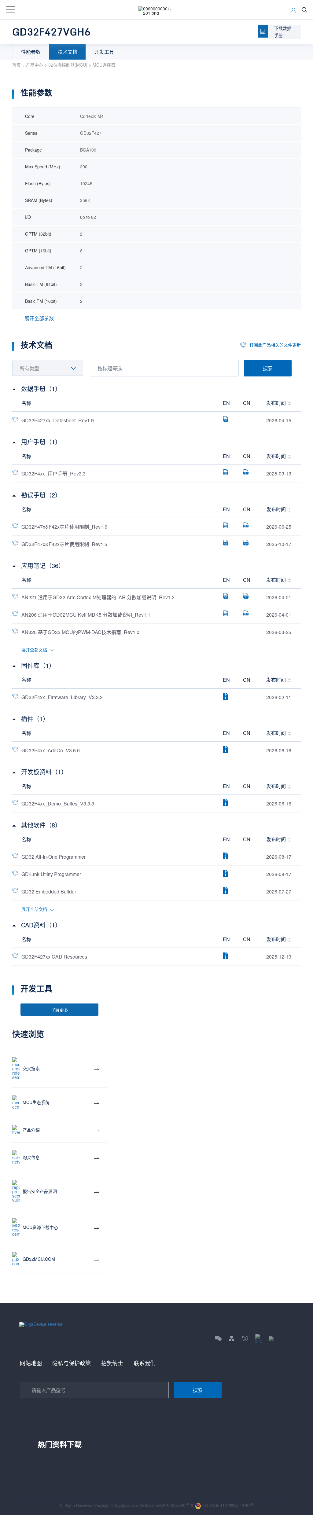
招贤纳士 (112, 1363)
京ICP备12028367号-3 (174, 1505)
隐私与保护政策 (71, 1363)
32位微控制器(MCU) (67, 65)
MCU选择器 (104, 65)
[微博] (281, 1338)
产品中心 (34, 65)
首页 (16, 65)
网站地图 (31, 1363)
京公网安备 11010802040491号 (227, 1505)
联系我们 (145, 1363)
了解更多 (59, 1010)
